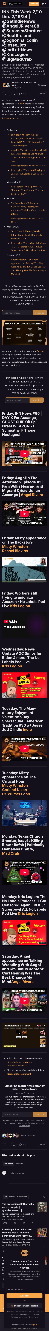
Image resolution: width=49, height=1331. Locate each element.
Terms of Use (37, 1120)
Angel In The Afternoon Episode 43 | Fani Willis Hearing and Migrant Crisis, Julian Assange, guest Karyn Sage (29, 156)
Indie (14, 85)
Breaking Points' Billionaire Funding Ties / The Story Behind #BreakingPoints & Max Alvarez (16, 1232)
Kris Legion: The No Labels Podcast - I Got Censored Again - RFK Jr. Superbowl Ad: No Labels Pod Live (28, 247)
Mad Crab (10, 853)
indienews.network (11, 118)
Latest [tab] (12, 1196)
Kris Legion (20, 606)
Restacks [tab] (19, 1164)
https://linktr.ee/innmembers (20, 1074)
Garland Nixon (14, 789)
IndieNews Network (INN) (22, 82)
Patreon (40, 351)
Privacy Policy (33, 1317)
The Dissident (18, 1220)
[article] (24, 1213)
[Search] (44, 1196)
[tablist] (13, 1163)
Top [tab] (5, 1196)
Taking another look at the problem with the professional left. (18, 1215)
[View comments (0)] (13, 93)
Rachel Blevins (15, 551)
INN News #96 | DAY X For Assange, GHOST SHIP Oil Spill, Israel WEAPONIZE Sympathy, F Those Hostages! (27, 140)
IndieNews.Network (17, 1065)
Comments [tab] (8, 1164)
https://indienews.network (19, 1062)
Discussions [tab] (22, 1196)
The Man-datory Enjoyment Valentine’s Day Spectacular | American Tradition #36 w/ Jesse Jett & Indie (29, 209)
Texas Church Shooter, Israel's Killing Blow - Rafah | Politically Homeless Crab (26, 235)
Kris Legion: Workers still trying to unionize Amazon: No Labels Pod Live (28, 174)
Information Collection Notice (29, 1123)
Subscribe (34, 4)
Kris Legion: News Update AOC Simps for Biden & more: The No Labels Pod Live (27, 190)
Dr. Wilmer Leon (16, 794)
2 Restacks (32, 1135)
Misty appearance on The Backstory (28, 165)
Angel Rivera (32, 494)
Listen (43, 85)
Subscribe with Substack (26, 1305)
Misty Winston (15, 546)
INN (22, 103)
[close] (41, 1250)
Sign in (43, 4)
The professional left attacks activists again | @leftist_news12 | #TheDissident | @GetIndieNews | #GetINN (18, 1207)
